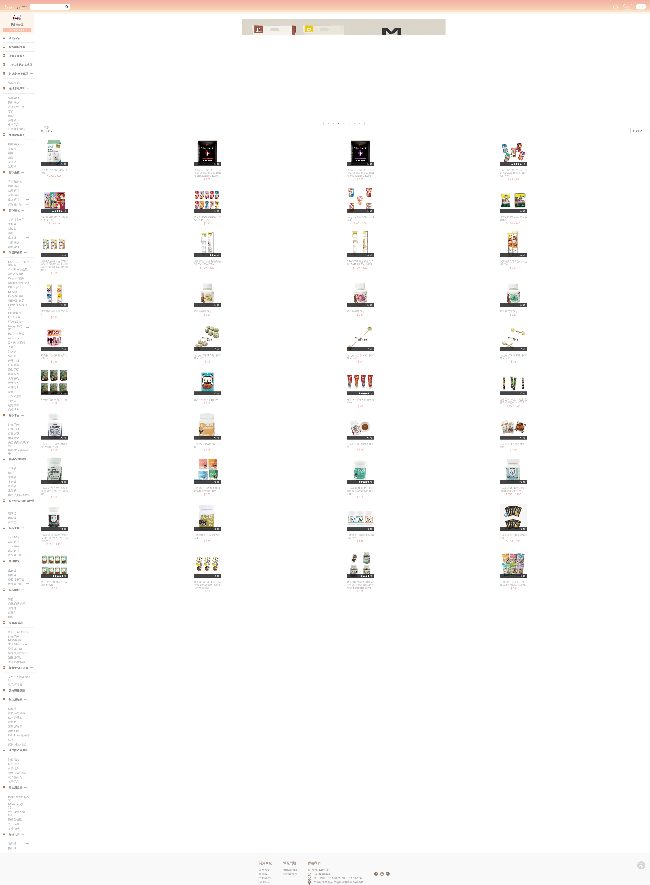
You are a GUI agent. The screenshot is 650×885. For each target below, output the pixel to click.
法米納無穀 (15, 396)
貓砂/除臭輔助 (17, 459)
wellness (13, 338)
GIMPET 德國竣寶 (17, 307)
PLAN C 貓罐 (16, 333)
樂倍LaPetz (15, 648)
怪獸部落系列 (17, 135)
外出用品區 (15, 787)
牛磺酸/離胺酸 (16, 662)
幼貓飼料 (13, 185)
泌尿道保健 (15, 657)
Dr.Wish (13, 291)
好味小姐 (13, 360)
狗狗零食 (14, 590)
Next (566, 72)
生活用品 (13, 124)
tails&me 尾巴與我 (17, 806)
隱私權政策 (266, 878)
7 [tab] (354, 123)
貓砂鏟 (12, 517)
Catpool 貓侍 (16, 278)
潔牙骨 (12, 608)
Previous (137, 72)
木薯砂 (12, 477)
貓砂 (11, 115)
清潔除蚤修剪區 (18, 750)
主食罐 (12, 224)
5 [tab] (344, 123)
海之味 (12, 351)
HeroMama (14, 312)
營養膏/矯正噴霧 (18, 668)
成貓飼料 (13, 190)
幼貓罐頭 (13, 242)
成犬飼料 (13, 541)
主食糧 (12, 148)
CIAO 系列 (14, 287)
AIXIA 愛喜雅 (16, 273)
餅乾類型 (13, 433)
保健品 (12, 120)
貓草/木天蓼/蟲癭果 (18, 452)
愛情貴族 (13, 382)
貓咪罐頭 (13, 97)
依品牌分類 (15, 204)
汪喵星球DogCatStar (15, 638)
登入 (641, 7)
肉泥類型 (13, 438)
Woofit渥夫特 (16, 321)
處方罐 (12, 237)
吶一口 (12, 400)
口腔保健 (13, 763)
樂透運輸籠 (15, 819)
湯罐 (11, 232)
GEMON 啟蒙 (16, 300)
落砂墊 (12, 522)
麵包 (11, 617)
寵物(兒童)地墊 (17, 744)
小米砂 (12, 481)
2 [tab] (328, 123)
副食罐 (12, 228)
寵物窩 (12, 721)
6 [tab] (349, 123)
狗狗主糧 (14, 528)
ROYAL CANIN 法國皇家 (19, 263)
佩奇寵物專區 (16, 690)
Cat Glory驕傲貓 (18, 269)
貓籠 (11, 739)
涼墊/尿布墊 (15, 726)
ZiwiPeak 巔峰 (17, 342)
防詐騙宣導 (290, 874)
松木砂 (12, 486)
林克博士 (13, 387)
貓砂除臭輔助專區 (19, 495)
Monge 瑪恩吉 (15, 328)
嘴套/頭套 (14, 730)
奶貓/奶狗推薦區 (18, 74)
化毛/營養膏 (15, 684)
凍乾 (11, 599)
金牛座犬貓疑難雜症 (19, 679)
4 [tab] (339, 123)
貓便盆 (12, 513)
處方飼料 (13, 199)
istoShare (264, 882)
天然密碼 (13, 378)
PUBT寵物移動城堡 (18, 798)
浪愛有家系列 (16, 56)
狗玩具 (12, 848)
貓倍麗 (12, 355)
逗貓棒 (12, 166)
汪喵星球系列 (17, 88)
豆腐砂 (12, 468)
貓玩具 (12, 843)
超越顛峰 (13, 405)
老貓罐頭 (13, 246)
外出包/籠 (14, 823)
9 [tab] (364, 123)
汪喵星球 (13, 364)
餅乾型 (12, 612)
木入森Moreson (17, 644)
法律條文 (264, 870)
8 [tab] (359, 123)
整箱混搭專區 (16, 219)
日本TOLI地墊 (16, 129)
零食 (11, 111)
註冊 (628, 7)
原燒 (11, 347)
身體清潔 (13, 768)
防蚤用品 (13, 759)
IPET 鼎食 (14, 317)
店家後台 (264, 874)
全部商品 (14, 38)
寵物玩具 (14, 834)
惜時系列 (13, 373)
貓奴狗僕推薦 (16, 47)
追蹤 (18, 29)
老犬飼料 (13, 546)
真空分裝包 (15, 181)
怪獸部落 (13, 369)
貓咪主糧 (14, 172)
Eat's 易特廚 (15, 296)
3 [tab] (333, 123)
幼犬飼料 (13, 537)
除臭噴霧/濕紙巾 (18, 772)
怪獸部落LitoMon (18, 632)
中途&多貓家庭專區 (20, 65)
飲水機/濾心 (15, 717)
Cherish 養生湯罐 (18, 282)
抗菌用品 (13, 781)
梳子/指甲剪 (15, 777)
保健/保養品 (16, 623)
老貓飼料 (13, 194)
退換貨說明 (290, 870)
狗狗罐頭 (13, 102)
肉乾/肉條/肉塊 (17, 603)
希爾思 (12, 391)
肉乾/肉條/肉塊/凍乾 (18, 444)
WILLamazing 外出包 (18, 813)
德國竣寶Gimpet (18, 653)
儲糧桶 (12, 708)
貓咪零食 (14, 415)
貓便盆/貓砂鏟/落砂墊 (21, 501)
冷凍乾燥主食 (16, 106)
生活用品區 (15, 699)
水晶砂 (12, 490)
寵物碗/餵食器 (16, 713)
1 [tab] (323, 123)
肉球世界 (13, 409)
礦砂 (11, 472)
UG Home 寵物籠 (18, 735)
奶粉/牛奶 (14, 82)
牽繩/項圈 (14, 828)
